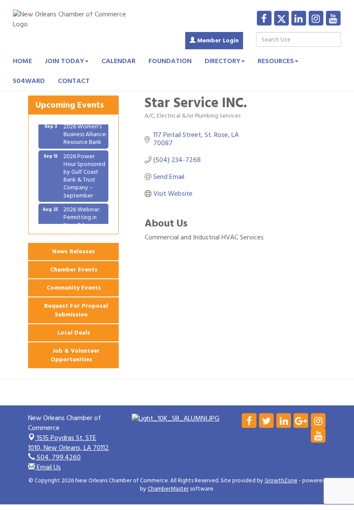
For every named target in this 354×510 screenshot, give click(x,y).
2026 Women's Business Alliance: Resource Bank (85, 131)
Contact (74, 80)
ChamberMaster (168, 489)
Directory (222, 61)
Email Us (48, 467)
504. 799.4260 (58, 457)
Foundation (170, 61)
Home (22, 61)
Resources (276, 61)
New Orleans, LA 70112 (68, 442)
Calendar (118, 61)
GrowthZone (281, 480)
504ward (29, 80)
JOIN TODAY (64, 61)
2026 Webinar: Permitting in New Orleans (81, 214)
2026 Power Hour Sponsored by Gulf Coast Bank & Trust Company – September (84, 173)
